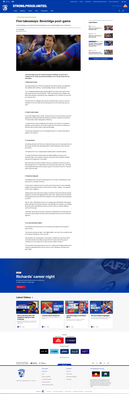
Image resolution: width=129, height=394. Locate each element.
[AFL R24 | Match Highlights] (101, 315)
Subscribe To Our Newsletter (101, 58)
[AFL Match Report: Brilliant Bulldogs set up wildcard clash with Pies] (101, 44)
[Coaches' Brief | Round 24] (52, 315)
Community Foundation (47, 379)
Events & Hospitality (46, 376)
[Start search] (119, 10)
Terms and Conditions (58, 391)
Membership (73, 1)
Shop (80, 1)
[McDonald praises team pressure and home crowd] (101, 52)
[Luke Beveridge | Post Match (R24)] (76, 315)
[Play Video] (48, 53)
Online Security (88, 391)
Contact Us (33, 380)
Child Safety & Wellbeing (71, 376)
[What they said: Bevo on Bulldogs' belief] (101, 28)
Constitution (68, 379)
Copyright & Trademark (78, 391)
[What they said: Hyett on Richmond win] (101, 35)
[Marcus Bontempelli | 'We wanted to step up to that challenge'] (27, 315)
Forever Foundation (113, 1)
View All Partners (64, 357)
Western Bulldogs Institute (99, 1)
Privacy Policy (69, 373)
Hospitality (87, 1)
